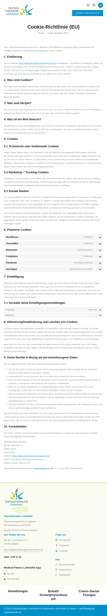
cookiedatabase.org (42, 468)
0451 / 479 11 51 (12, 557)
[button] (88, 5)
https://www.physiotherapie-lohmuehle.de (37, 63)
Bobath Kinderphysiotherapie (53, 594)
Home (41, 33)
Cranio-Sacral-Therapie (89, 593)
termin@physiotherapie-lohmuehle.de (23, 549)
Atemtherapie (18, 591)
